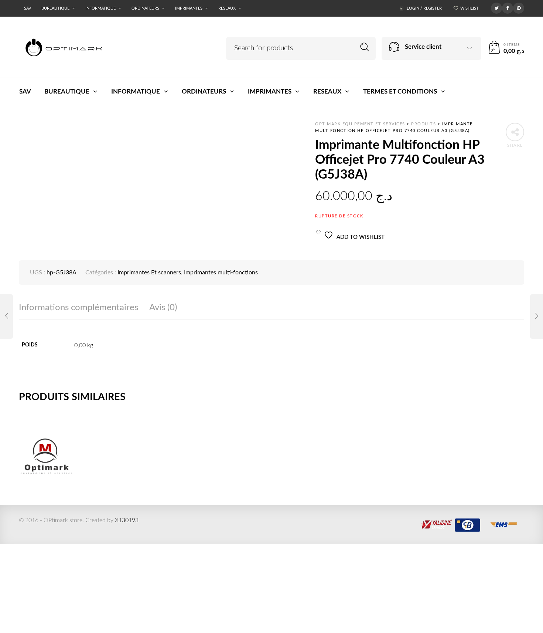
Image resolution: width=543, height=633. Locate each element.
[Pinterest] (518, 7)
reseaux (227, 8)
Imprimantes (188, 8)
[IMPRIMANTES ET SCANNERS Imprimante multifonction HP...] (6, 316)
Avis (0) (163, 307)
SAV (27, 8)
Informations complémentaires (78, 307)
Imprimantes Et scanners (149, 272)
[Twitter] (496, 7)
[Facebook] (507, 7)
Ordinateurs (145, 8)
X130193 (127, 520)
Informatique (100, 8)
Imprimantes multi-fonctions (221, 272)
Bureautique (55, 8)
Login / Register (424, 8)
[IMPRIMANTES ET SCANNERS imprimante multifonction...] (536, 316)
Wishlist (469, 8)
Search (365, 47)
